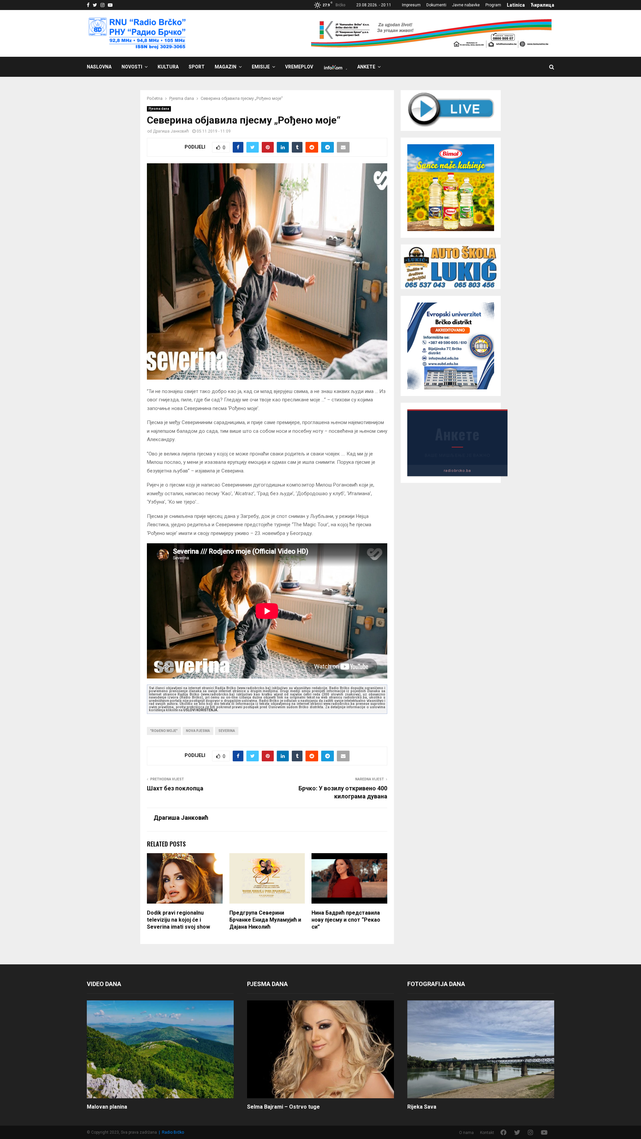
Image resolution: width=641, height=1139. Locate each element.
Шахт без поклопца (175, 788)
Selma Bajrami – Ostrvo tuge (283, 1107)
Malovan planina (107, 1107)
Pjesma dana (159, 109)
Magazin (225, 66)
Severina (226, 731)
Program (493, 5)
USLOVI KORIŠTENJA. (200, 710)
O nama (466, 1132)
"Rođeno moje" (164, 731)
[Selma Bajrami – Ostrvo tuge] (320, 1049)
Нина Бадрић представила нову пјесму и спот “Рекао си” (345, 920)
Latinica (516, 5)
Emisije (261, 66)
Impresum (411, 5)
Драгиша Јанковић (171, 131)
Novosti (132, 66)
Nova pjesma (198, 731)
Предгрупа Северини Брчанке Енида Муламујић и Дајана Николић (265, 920)
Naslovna (99, 66)
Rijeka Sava (421, 1107)
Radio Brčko (173, 1132)
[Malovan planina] (160, 1049)
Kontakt (487, 1132)
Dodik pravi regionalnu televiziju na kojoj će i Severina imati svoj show (178, 920)
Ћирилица (542, 5)
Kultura (168, 66)
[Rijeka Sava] (480, 1049)
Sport (197, 66)
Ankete (366, 66)
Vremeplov (299, 66)
